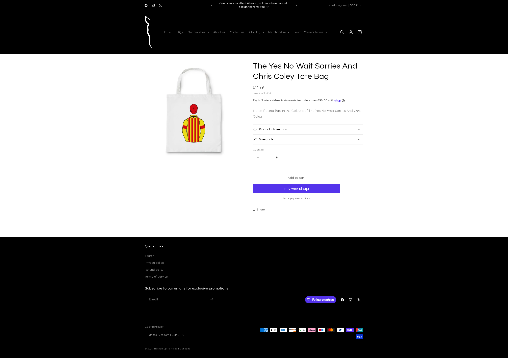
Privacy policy (154, 262)
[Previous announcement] (211, 5)
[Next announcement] (296, 5)
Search (149, 255)
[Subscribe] (211, 299)
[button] (198, 32)
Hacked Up (160, 348)
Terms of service (156, 276)
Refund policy (154, 269)
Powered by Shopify (179, 348)
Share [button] (261, 209)
